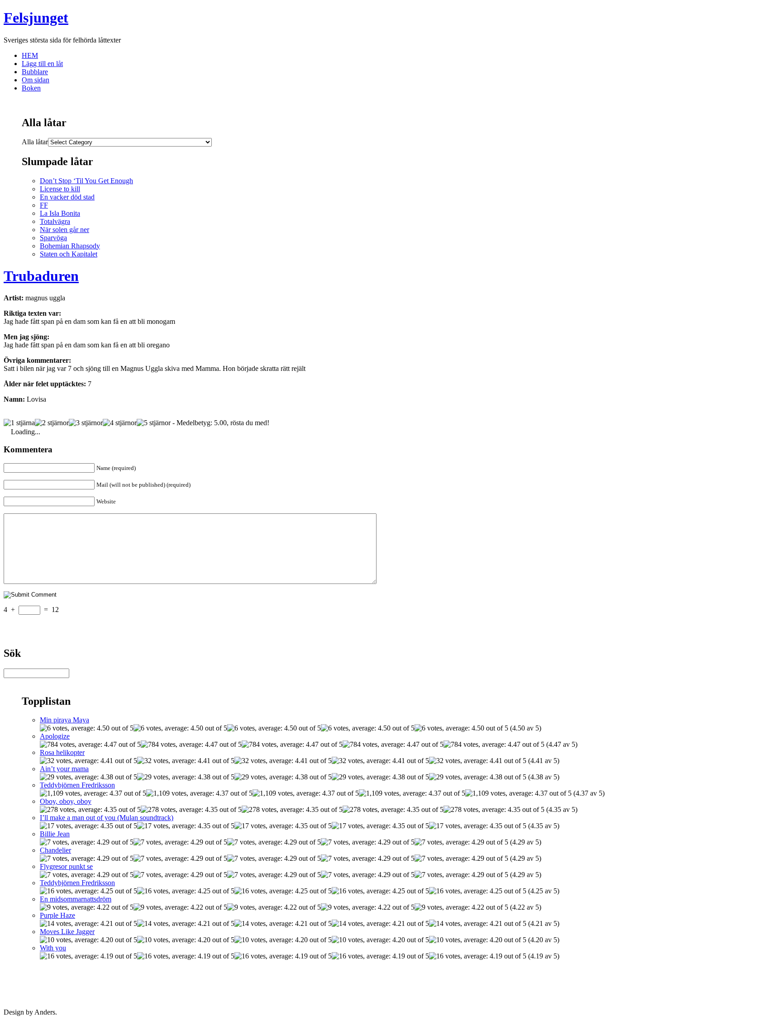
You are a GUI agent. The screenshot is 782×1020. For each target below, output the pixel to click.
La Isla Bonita (60, 213)
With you (53, 948)
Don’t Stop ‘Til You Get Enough (86, 181)
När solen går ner (64, 229)
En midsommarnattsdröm (75, 899)
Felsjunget (36, 17)
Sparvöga (53, 238)
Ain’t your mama (64, 769)
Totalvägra (55, 221)
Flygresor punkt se (66, 866)
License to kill (60, 189)
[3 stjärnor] (86, 423)
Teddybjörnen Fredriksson (77, 785)
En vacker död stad (67, 197)
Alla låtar (35, 142)
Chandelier (55, 850)
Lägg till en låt (42, 63)
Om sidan (35, 80)
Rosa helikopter (62, 752)
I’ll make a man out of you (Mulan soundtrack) (106, 817)
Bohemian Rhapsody (70, 246)
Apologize (55, 736)
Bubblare (35, 72)
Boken (31, 88)
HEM (30, 55)
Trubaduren (41, 276)
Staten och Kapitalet (68, 254)
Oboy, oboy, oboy (65, 801)
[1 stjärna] (19, 423)
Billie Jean (55, 834)
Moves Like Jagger (67, 931)
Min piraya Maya (64, 720)
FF (44, 205)
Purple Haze (57, 915)
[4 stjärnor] (120, 423)
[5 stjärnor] (154, 423)
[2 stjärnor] (52, 423)
